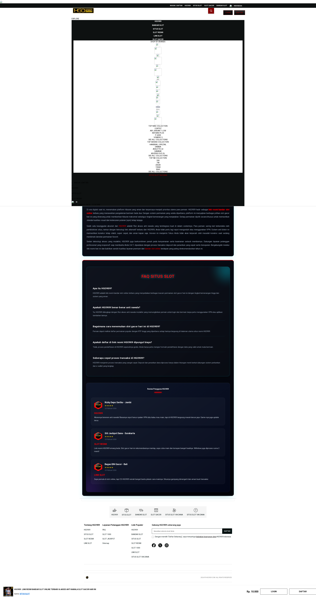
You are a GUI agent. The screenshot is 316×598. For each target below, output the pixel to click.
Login (228, 13)
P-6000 (158, 135)
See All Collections (158, 139)
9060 (158, 169)
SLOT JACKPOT (108, 539)
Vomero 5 (158, 137)
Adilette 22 (158, 149)
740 (158, 163)
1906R (158, 167)
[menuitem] (158, 21)
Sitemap (105, 543)
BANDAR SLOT (222, 5)
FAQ (104, 530)
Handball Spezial (158, 144)
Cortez (158, 128)
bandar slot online (152, 249)
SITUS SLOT (197, 5)
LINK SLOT (88, 543)
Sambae (158, 151)
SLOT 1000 (106, 534)
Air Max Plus (158, 133)
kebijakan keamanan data (206, 537)
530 (158, 160)
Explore (75, 19)
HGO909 (188, 5)
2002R (158, 165)
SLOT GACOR (209, 5)
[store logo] (83, 12)
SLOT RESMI (77, 199)
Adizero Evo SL (158, 153)
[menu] (158, 98)
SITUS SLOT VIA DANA (174, 515)
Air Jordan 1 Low (158, 131)
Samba (158, 147)
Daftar (239, 13)
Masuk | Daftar (176, 5)
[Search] (211, 11)
